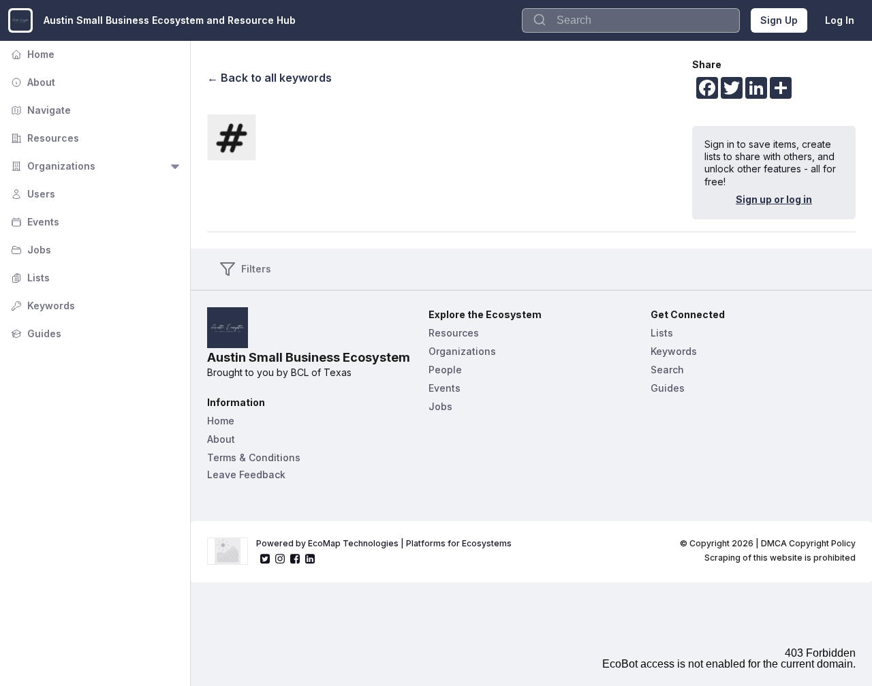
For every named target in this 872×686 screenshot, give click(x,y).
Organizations (51, 166)
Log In (839, 20)
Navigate (39, 110)
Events (33, 222)
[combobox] (631, 20)
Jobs (29, 249)
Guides (34, 333)
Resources (43, 138)
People (445, 369)
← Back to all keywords (269, 77)
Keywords (41, 305)
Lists (29, 277)
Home (31, 54)
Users (31, 194)
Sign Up (779, 20)
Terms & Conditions (253, 457)
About (31, 82)
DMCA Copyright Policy (808, 543)
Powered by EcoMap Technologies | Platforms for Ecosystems (384, 543)
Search (667, 369)
